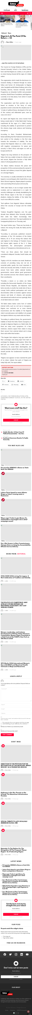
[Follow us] (28, 13)
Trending (24, 10)
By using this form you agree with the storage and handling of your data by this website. (16, 723)
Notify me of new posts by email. (9, 731)
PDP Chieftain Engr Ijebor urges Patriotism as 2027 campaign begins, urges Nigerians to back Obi (16, 887)
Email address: (16, 414)
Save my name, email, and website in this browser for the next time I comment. (15, 719)
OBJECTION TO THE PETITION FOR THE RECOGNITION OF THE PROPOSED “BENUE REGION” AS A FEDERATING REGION (16, 765)
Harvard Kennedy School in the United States (16, 398)
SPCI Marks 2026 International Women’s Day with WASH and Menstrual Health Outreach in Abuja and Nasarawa (15, 665)
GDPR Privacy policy (22, 1010)
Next (31, 22)
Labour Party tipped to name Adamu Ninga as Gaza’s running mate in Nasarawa (14, 494)
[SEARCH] (30, 13)
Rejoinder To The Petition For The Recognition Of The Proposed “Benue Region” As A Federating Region (13, 850)
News (2, 465)
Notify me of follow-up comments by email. (12, 726)
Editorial (21, 554)
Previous (1, 22)
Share (3, 47)
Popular (7, 10)
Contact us (12, 1010)
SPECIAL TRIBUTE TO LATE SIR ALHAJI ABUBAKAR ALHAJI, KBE (14, 822)
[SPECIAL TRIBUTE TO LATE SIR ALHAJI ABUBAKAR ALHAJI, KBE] (16, 811)
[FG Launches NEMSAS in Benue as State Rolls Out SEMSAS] (7, 18)
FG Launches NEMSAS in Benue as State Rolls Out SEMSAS (7, 24)
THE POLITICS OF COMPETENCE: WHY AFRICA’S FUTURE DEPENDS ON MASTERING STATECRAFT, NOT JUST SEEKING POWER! (14, 605)
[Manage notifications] (28, 1011)
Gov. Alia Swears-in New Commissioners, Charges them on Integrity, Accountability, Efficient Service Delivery (16, 545)
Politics (3, 490)
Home (6, 1010)
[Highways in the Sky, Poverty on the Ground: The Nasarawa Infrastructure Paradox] (16, 782)
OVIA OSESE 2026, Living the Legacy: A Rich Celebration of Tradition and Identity (15, 577)
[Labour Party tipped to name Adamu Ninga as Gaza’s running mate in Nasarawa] (22, 18)
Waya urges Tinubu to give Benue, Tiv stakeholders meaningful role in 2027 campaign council (14, 519)
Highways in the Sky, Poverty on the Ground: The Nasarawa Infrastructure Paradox (14, 794)
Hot (15, 10)
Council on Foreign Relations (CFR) (15, 396)
